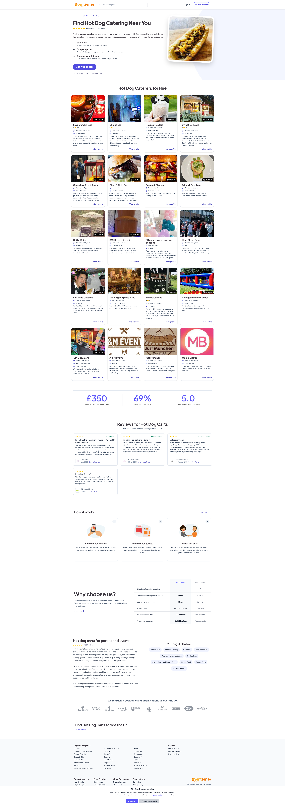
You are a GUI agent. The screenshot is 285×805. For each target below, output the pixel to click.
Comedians (138, 751)
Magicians (107, 763)
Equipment (138, 757)
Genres (136, 760)
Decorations (138, 754)
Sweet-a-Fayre (190, 124)
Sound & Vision (109, 766)
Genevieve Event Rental (85, 185)
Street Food (186, 662)
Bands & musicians (175, 751)
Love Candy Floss (82, 124)
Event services (173, 754)
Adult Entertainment (111, 749)
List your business (201, 5)
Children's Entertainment (83, 751)
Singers (76, 766)
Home (75, 16)
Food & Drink (84, 16)
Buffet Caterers (179, 668)
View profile (98, 149)
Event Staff (78, 760)
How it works (79, 782)
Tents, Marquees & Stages (83, 768)
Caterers (186, 650)
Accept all (131, 801)
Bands (136, 749)
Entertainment (173, 749)
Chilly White (79, 240)
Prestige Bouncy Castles (195, 297)
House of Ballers (154, 124)
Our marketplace (119, 782)
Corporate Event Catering (171, 656)
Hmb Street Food (191, 240)
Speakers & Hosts (140, 766)
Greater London (80, 730)
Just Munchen (153, 357)
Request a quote (80, 785)
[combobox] (113, 4)
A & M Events (116, 357)
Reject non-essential (149, 801)
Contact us (137, 782)
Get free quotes (84, 66)
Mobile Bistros (189, 357)
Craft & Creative (80, 754)
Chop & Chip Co (118, 185)
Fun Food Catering (83, 297)
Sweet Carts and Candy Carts (164, 662)
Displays (107, 757)
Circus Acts (108, 751)
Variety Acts (138, 768)
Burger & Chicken (155, 185)
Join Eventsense (100, 785)
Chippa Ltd (115, 124)
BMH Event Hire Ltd (119, 240)
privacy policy (158, 795)
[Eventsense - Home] (84, 4)
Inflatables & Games (81, 763)
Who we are (117, 785)
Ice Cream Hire (201, 650)
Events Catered (154, 297)
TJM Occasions (81, 357)
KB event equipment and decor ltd (159, 241)
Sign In (187, 5)
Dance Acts (108, 754)
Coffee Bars (192, 656)
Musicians (137, 763)
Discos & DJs (79, 757)
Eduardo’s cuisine (191, 185)
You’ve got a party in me (122, 297)
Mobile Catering (171, 650)
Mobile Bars (155, 650)
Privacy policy (138, 785)
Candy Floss (201, 662)
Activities (77, 749)
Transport (107, 768)
